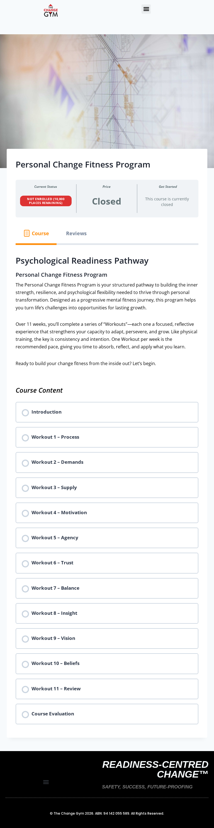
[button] (146, 9)
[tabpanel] (107, 310)
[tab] (36, 233)
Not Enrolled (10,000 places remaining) (45, 201)
